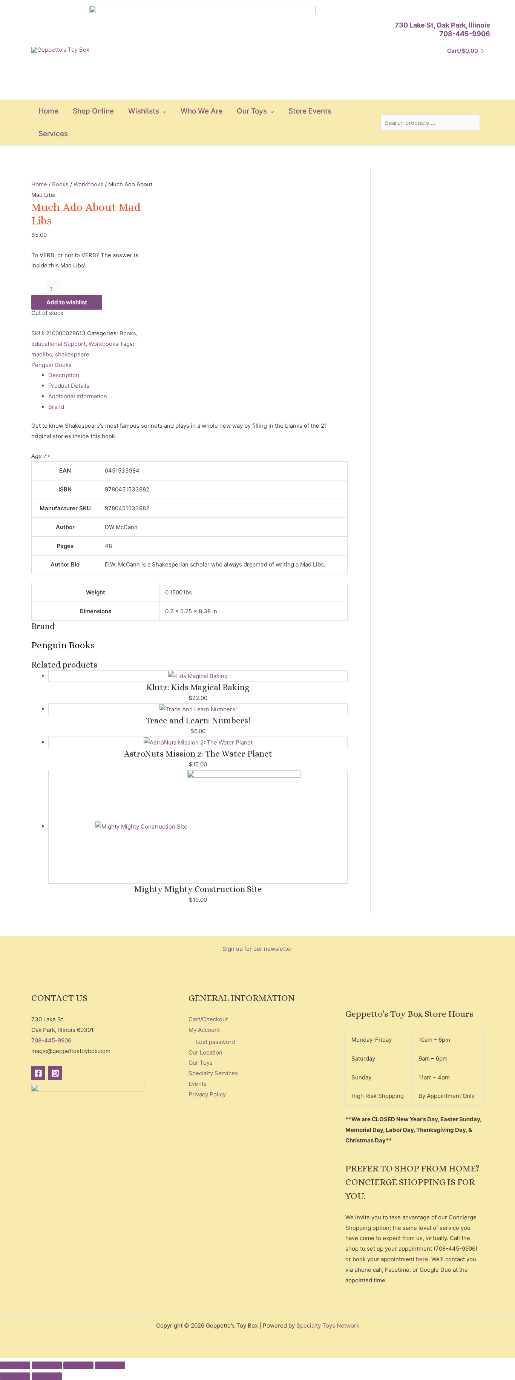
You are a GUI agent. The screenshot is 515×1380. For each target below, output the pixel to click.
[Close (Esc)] (110, 1365)
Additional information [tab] (77, 396)
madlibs (41, 354)
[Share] (78, 1365)
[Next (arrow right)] (47, 1376)
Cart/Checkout (208, 1019)
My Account (204, 1029)
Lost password (215, 1041)
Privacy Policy (207, 1094)
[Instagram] (55, 1073)
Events (198, 1083)
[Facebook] (38, 1073)
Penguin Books (51, 364)
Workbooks (88, 184)
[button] (162, 111)
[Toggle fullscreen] (47, 1365)
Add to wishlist (66, 302)
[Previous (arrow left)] (15, 1376)
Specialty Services (213, 1073)
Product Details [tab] (68, 385)
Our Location (205, 1052)
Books (60, 184)
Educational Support (58, 343)
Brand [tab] (56, 406)
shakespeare (72, 354)
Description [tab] (63, 375)
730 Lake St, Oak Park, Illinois (442, 25)
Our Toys (201, 1062)
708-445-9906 (464, 34)
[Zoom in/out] (15, 1365)
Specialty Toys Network (327, 1325)
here (422, 1259)
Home (39, 184)
